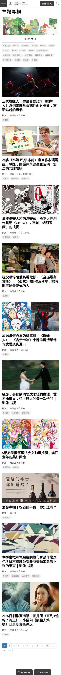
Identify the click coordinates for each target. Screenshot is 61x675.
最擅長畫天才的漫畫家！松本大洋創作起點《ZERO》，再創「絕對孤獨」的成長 (29, 223)
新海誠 (51, 46)
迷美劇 (13, 50)
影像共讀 (6, 46)
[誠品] (18, 3)
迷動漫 (34, 46)
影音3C (6, 413)
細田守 (42, 46)
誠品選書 (38, 55)
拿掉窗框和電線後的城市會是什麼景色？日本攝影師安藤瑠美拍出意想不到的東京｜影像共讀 (29, 561)
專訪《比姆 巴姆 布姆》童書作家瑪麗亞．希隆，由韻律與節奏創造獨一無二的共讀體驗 (30, 164)
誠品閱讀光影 (42, 50)
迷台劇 (15, 46)
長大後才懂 (7, 60)
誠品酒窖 (25, 46)
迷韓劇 (30, 50)
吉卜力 (5, 50)
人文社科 (15, 413)
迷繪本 (25, 60)
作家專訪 (25, 179)
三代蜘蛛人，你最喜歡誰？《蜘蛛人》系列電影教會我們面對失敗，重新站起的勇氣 (29, 105)
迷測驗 (17, 60)
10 (47, 646)
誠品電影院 (17, 55)
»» (10, 650)
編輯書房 (48, 55)
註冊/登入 (47, 4)
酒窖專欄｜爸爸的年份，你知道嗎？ (29, 507)
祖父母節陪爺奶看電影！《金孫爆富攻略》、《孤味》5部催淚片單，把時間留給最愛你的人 (30, 281)
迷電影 (34, 60)
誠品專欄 (6, 55)
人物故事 (25, 576)
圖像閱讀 (14, 179)
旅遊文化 (15, 576)
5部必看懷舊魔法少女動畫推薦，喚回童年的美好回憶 (30, 455)
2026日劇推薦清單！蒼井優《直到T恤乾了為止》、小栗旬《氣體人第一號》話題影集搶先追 (30, 620)
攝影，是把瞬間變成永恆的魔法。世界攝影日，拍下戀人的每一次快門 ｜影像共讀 (29, 398)
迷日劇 (22, 50)
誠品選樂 (28, 55)
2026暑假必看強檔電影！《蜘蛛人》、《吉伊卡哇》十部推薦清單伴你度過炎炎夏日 (29, 340)
